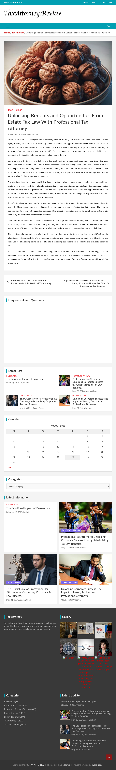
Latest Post (15, 371)
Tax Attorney (15, 110)
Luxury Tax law (79, 396)
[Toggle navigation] (8, 26)
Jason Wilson (32, 134)
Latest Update (71, 695)
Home (85, 2)
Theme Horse (63, 765)
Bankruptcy (11, 376)
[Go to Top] (109, 757)
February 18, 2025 (14, 382)
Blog (93, 2)
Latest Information (17, 497)
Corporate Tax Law (81, 376)
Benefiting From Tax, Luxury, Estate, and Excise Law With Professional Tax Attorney (31, 282)
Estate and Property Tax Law (17, 709)
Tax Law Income (105, 2)
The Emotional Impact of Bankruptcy (25, 379)
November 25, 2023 (16, 134)
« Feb (8, 467)
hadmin (26, 382)
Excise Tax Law (11, 713)
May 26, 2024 (78, 391)
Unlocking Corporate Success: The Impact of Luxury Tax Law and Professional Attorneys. (90, 402)
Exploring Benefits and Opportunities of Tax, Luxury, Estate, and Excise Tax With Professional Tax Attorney (84, 283)
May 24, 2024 (26, 408)
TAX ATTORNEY (36, 765)
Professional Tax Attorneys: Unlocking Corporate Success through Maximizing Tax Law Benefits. (84, 540)
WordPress (97, 765)
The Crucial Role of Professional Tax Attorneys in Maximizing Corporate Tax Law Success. (38, 402)
